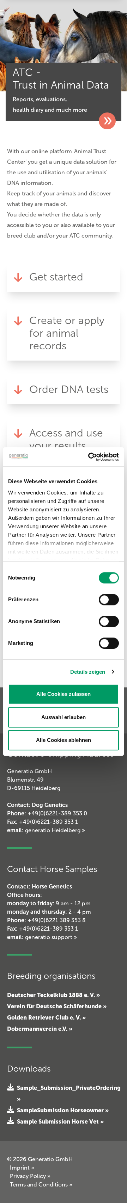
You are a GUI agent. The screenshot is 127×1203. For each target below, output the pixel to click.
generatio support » (51, 937)
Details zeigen (87, 672)
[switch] (109, 599)
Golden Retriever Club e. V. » (46, 1017)
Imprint (22, 1168)
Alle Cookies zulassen (63, 694)
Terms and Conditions (41, 1185)
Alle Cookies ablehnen (63, 740)
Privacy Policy (30, 1176)
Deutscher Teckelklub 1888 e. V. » (53, 995)
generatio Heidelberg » (55, 830)
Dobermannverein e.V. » (39, 1029)
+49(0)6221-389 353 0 (57, 813)
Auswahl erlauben (63, 717)
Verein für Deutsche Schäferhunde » (57, 1006)
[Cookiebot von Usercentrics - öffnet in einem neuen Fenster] (89, 456)
